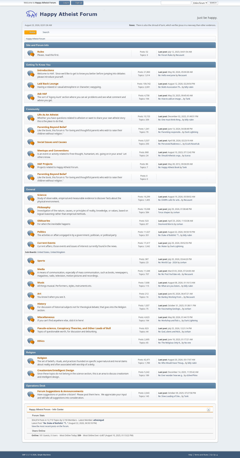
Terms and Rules (201, 454)
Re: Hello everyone (166, 75)
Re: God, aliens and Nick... (169, 331)
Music (40, 282)
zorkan (176, 212)
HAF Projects (44, 163)
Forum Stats (38, 415)
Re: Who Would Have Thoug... (171, 363)
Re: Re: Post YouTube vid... (169, 274)
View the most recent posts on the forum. (50, 426)
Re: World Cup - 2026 (167, 262)
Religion (42, 357)
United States (43, 252)
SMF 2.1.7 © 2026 (29, 455)
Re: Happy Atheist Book (168, 167)
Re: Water (162, 246)
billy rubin (188, 87)
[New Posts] (31, 53)
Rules (40, 51)
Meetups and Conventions (53, 150)
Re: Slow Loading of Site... (169, 396)
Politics (41, 231)
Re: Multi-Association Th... (169, 87)
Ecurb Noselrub (192, 143)
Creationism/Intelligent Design (55, 370)
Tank (188, 98)
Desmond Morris (166, 224)
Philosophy (43, 207)
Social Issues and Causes (52, 142)
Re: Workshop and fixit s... (169, 320)
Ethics (40, 340)
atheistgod (98, 420)
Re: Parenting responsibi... (170, 132)
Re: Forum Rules (165, 55)
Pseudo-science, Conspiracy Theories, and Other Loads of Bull (74, 328)
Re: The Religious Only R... (169, 342)
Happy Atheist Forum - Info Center (46, 409)
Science (42, 194)
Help (190, 454)
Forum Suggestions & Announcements (60, 391)
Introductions (45, 70)
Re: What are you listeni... (169, 286)
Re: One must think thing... (170, 119)
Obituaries (43, 220)
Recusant (180, 55)
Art (39, 293)
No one (187, 342)
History (41, 303)
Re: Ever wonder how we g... (170, 375)
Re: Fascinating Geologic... (170, 308)
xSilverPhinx (191, 375)
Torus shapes (164, 212)
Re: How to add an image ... (170, 98)
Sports (41, 260)
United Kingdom (57, 252)
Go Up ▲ (214, 454)
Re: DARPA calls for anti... (169, 200)
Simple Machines (44, 455)
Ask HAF (42, 93)
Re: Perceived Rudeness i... (170, 143)
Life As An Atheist (47, 114)
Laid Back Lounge (47, 83)
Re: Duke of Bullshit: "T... (169, 235)
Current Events (46, 242)
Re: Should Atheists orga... (170, 155)
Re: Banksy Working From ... (170, 297)
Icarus (188, 155)
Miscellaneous (45, 317)
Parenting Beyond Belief (51, 127)
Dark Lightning (191, 132)
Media (41, 269)
